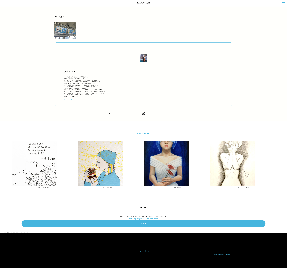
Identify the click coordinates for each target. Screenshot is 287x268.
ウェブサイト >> (68, 99)
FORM (143, 224)
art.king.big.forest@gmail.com (143, 219)
